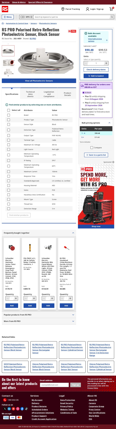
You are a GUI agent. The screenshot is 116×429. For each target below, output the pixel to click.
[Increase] (106, 63)
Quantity (9, 294)
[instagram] (17, 408)
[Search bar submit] (111, 17)
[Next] (8, 76)
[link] (98, 40)
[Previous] (8, 44)
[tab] (11, 93)
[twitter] (5, 408)
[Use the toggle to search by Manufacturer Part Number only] (31, 17)
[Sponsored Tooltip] (113, 162)
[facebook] (22, 408)
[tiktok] (26, 408)
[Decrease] (86, 63)
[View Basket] (111, 9)
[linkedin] (9, 408)
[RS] (5, 9)
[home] (3, 23)
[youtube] (13, 408)
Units (86, 56)
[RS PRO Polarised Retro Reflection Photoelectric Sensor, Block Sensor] (45, 60)
